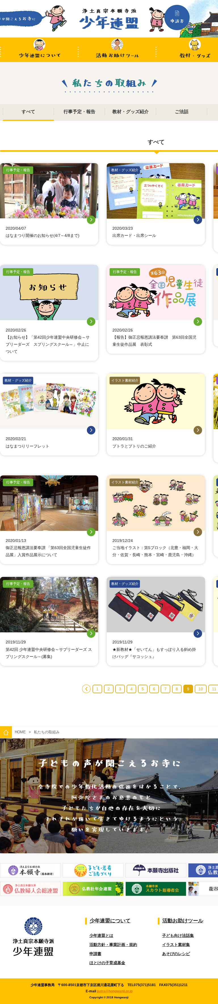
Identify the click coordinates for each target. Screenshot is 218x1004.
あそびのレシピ (176, 953)
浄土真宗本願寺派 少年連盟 (109, 19)
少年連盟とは (101, 935)
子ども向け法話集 (178, 935)
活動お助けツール (117, 50)
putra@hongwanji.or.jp (115, 991)
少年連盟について (39, 50)
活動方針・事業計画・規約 (113, 944)
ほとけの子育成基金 (107, 962)
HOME (20, 732)
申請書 (95, 953)
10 (200, 689)
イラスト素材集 (176, 944)
